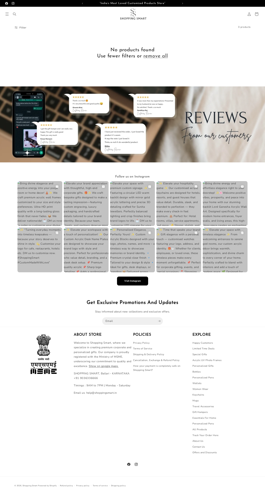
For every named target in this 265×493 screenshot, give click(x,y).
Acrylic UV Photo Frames (206, 360)
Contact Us (198, 446)
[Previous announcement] (82, 3)
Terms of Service (142, 348)
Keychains (198, 394)
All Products (199, 429)
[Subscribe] (159, 321)
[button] (7, 14)
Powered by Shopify (47, 485)
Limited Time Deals (203, 348)
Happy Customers (202, 342)
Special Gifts (199, 354)
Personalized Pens (203, 377)
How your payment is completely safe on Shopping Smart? (157, 368)
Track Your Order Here (205, 435)
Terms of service (100, 485)
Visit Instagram (132, 280)
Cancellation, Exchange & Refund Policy (156, 360)
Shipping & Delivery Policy (148, 354)
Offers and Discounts (204, 452)
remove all (155, 56)
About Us (197, 441)
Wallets (197, 383)
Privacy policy (82, 485)
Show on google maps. (104, 366)
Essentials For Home (204, 417)
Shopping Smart (30, 485)
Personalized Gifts (203, 365)
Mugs (195, 400)
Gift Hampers (200, 412)
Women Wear (200, 389)
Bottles (196, 371)
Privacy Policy (141, 342)
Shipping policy (118, 485)
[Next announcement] (182, 3)
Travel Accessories (203, 406)
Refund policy (66, 485)
